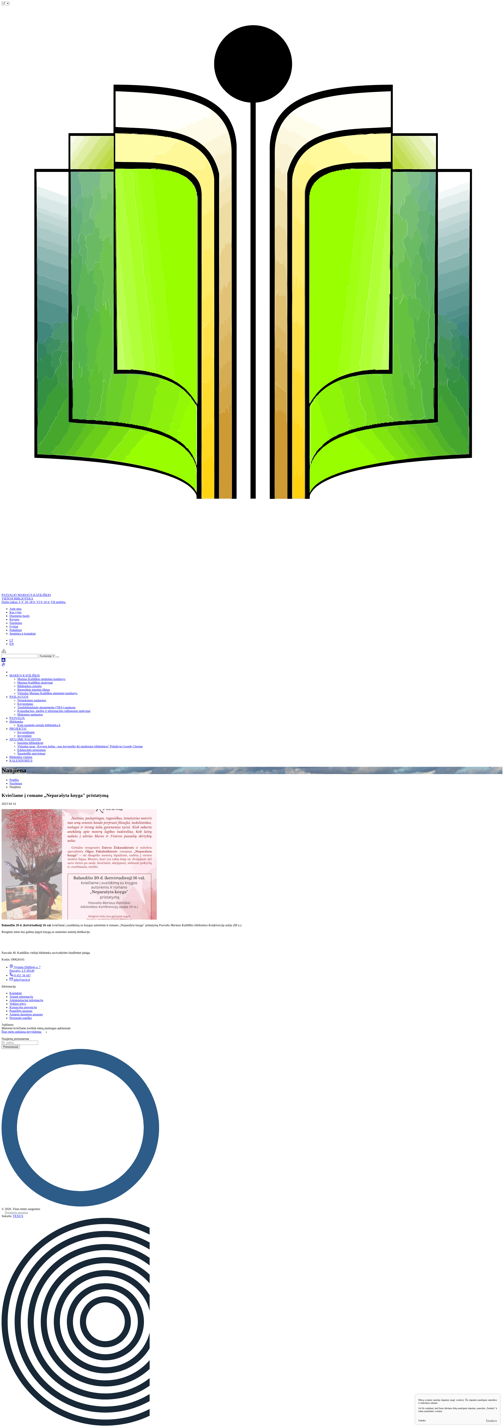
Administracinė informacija (26, 1000)
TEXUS (18, 1216)
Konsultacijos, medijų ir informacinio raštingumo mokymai (53, 711)
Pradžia (14, 780)
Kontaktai (15, 993)
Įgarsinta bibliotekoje (30, 743)
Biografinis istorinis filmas (33, 689)
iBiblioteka (16, 721)
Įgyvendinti (24, 735)
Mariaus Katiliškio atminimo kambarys (41, 679)
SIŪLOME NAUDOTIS (25, 739)
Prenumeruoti (10, 1046)
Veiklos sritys (17, 1003)
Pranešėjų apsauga (20, 1011)
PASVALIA (17, 718)
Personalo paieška (20, 1018)
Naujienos (15, 623)
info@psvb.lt (22, 979)
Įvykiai (13, 626)
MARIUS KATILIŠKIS (24, 675)
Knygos (14, 619)
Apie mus (15, 608)
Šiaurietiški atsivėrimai (31, 753)
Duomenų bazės (19, 616)
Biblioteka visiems (20, 757)
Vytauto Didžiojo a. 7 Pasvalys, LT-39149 (25, 968)
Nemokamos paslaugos (31, 700)
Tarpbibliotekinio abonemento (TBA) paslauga (46, 707)
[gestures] (3, 665)
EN (11, 643)
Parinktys (491, 1420)
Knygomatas (25, 704)
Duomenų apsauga (16, 1212)
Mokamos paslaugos (30, 714)
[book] (3, 660)
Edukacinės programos (31, 750)
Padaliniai (15, 630)
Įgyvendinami (25, 732)
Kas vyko (15, 612)
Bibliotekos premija (29, 686)
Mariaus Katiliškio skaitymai (35, 682)
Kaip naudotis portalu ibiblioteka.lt (38, 725)
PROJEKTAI (17, 728)
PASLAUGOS (18, 696)
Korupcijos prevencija (23, 1007)
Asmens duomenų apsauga (26, 1014)
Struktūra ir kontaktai (22, 633)
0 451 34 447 (22, 975)
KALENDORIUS (20, 760)
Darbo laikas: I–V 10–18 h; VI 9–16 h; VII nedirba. (34, 602)
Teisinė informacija (21, 996)
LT (11, 640)
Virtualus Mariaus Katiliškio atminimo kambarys (47, 693)
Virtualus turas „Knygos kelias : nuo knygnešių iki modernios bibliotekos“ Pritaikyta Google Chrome (80, 746)
